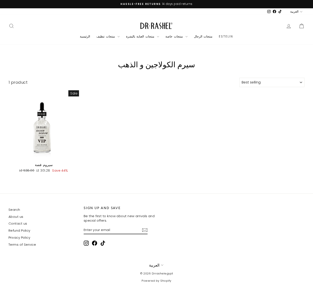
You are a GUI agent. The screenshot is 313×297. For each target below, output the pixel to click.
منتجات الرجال (203, 36)
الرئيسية (85, 36)
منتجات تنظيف (106, 36)
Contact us (18, 223)
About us (16, 216)
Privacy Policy (19, 237)
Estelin (226, 36)
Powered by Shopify (156, 281)
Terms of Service (22, 244)
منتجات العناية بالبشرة (141, 36)
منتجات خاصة (174, 36)
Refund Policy (19, 230)
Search (14, 209)
